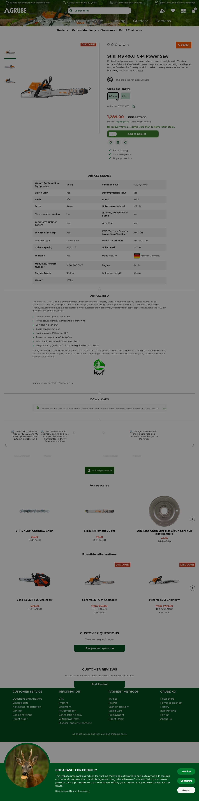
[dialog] (99, 400)
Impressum (83, 791)
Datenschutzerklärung (65, 791)
